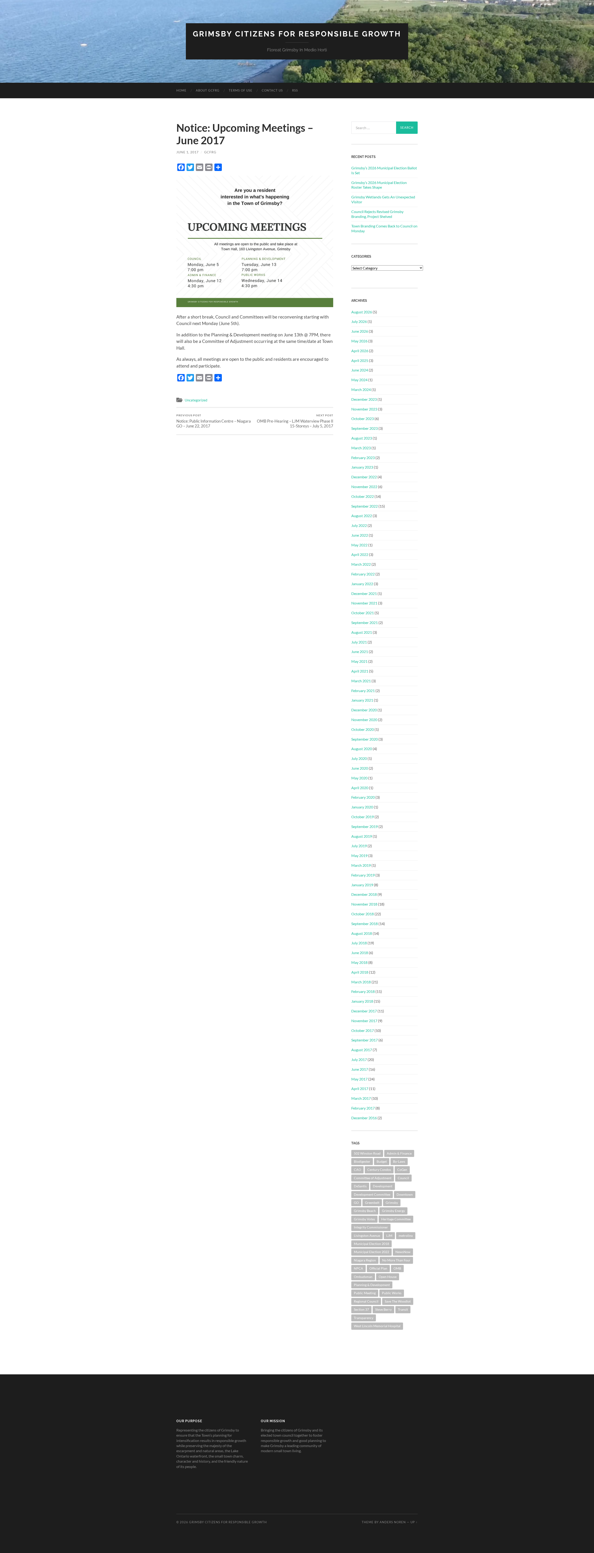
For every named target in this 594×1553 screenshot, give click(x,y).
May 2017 (359, 1079)
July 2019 (359, 846)
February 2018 (363, 991)
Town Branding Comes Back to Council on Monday (384, 228)
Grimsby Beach (365, 1211)
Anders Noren (393, 1522)
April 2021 (359, 671)
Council (403, 1178)
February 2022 (363, 574)
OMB (397, 1268)
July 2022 (359, 525)
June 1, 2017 (187, 152)
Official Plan (378, 1268)
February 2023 (363, 457)
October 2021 (362, 613)
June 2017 (359, 1069)
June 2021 (359, 651)
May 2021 (359, 661)
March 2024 (361, 389)
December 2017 (364, 1011)
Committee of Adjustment (372, 1178)
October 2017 (362, 1030)
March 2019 (361, 865)
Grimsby (392, 1203)
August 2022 (361, 515)
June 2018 (359, 952)
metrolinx (406, 1236)
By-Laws (399, 1161)
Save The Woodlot (398, 1301)
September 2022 (364, 506)
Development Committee (372, 1194)
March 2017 (361, 1098)
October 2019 (362, 816)
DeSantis (360, 1186)
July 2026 (359, 321)
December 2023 (364, 399)
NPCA (358, 1268)
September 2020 (364, 739)
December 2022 (364, 477)
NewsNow (402, 1252)
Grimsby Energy (393, 1211)
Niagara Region (365, 1260)
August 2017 (361, 1049)
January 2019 (362, 885)
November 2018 (364, 904)
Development (382, 1186)
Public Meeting (365, 1293)
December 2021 (364, 593)
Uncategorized (196, 400)
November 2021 (364, 603)
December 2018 (364, 894)
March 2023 (361, 448)
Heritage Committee (396, 1219)
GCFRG (210, 152)
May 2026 (359, 341)
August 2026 (361, 312)
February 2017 (363, 1108)
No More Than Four (396, 1260)
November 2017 (364, 1020)
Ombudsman (363, 1277)
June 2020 (359, 768)
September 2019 (364, 826)
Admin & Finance (399, 1153)
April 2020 (359, 787)
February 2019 (363, 875)
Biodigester (362, 1161)
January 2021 (362, 700)
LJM (389, 1236)
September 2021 (364, 622)
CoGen (402, 1170)
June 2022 (359, 535)
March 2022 (361, 564)
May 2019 (359, 855)
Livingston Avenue (367, 1236)
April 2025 (359, 360)
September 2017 (364, 1040)
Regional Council (366, 1301)
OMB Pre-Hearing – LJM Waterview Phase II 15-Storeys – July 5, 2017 (295, 421)
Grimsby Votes (364, 1219)
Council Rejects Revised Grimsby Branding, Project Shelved (377, 214)
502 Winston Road (367, 1153)
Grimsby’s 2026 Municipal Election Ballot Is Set (384, 170)
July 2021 (359, 642)
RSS (295, 90)
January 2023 (362, 467)
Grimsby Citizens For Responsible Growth (297, 34)
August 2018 (361, 933)
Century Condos (379, 1170)
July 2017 (359, 1059)
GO (356, 1203)
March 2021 (361, 681)
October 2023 (362, 418)
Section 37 (361, 1309)
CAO (357, 1170)
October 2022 (362, 496)
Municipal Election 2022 (371, 1252)
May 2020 (359, 778)
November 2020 (364, 719)
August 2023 (361, 438)
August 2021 (361, 632)
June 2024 (359, 370)
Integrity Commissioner (371, 1227)
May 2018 (359, 962)
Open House (388, 1277)
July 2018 (359, 943)
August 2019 (361, 836)
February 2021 (363, 690)
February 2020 (363, 797)
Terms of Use (240, 90)
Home (181, 90)
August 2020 (361, 748)
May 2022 (359, 545)
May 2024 (359, 380)
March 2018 (361, 982)
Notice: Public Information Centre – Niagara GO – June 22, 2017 (213, 421)
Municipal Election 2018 (371, 1244)
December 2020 (364, 710)
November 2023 (364, 409)
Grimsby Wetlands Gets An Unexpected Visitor (383, 199)
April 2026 (359, 350)
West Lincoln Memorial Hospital (377, 1326)
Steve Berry (383, 1309)
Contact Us (272, 90)
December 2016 (364, 1118)
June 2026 (359, 331)
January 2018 (362, 1001)
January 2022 (362, 583)
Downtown (405, 1194)
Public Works (391, 1293)
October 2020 (362, 729)
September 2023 (364, 428)
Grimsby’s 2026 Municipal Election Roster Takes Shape (379, 185)
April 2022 (359, 554)
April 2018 (359, 972)
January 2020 (362, 807)
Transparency (363, 1318)
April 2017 (359, 1088)
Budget (382, 1161)
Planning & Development (372, 1285)
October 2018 (362, 914)
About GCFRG (208, 90)
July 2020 (359, 758)
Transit (403, 1309)
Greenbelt (372, 1203)
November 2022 (364, 486)
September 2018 (364, 923)
